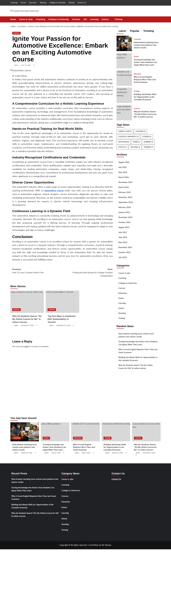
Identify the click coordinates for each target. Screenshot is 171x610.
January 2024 (124, 212)
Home (13, 19)
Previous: (28, 271)
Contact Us (81, 3)
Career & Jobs (26, 19)
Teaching (43, 3)
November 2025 (125, 182)
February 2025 (124, 192)
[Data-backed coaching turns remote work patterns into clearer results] (124, 43)
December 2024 (125, 197)
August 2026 (123, 162)
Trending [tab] (148, 31)
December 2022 (125, 247)
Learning (94, 19)
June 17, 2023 (26, 65)
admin (16, 65)
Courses (76, 19)
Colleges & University (57, 3)
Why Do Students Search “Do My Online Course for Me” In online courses (27, 319)
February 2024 (124, 207)
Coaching (14, 3)
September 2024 (125, 202)
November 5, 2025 (27, 325)
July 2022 (122, 257)
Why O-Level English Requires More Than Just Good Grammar (145, 79)
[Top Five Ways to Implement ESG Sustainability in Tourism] (62, 302)
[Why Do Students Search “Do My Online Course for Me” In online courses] (27, 302)
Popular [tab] (134, 31)
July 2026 (122, 167)
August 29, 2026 (26, 453)
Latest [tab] (122, 31)
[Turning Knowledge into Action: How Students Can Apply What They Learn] (124, 56)
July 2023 (122, 232)
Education (33, 3)
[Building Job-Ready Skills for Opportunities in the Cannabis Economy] (124, 92)
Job (85, 19)
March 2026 (123, 177)
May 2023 (122, 242)
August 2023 (123, 227)
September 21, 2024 (63, 325)
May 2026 (122, 172)
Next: (93, 272)
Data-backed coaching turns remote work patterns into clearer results (146, 45)
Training (71, 3)
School (23, 3)
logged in (27, 346)
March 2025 (123, 187)
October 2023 (124, 222)
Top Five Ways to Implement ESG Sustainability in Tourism (62, 319)
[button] (159, 19)
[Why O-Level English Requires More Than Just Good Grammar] (124, 73)
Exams (136, 57)
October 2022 (124, 252)
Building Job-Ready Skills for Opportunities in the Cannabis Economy (145, 97)
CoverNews (94, 545)
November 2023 (125, 217)
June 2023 (122, 237)
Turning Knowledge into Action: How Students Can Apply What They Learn (145, 62)
